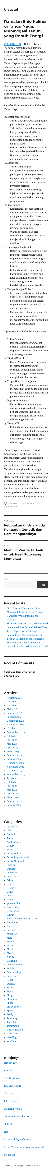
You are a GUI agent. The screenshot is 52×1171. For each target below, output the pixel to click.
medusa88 (9, 1154)
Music (10, 949)
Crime (10, 880)
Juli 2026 (12, 701)
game (10, 899)
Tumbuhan (13, 1025)
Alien (9, 830)
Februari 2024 (14, 801)
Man (9, 937)
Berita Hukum (14, 853)
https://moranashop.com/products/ (24, 1147)
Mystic (10, 953)
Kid (9, 926)
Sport (10, 1010)
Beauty (10, 845)
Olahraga (12, 960)
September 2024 (16, 774)
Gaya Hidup (13, 907)
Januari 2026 (14, 717)
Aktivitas (12, 826)
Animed (11, 838)
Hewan (10, 914)
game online (14, 903)
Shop (9, 995)
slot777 (8, 1124)
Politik (10, 968)
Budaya (11, 865)
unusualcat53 (14, 503)
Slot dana (9, 1093)
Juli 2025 (12, 736)
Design (10, 884)
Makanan (12, 934)
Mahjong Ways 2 (13, 1108)
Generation (13, 911)
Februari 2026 (14, 713)
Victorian (12, 1033)
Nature (10, 957)
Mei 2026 (12, 709)
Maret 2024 (13, 797)
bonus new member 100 (17, 1116)
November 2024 (15, 766)
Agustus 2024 (14, 778)
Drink (10, 891)
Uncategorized (10, 506)
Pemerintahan (15, 964)
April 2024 (12, 793)
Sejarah (11, 991)
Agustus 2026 (14, 697)
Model (10, 941)
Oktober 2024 (14, 770)
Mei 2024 (12, 789)
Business (12, 868)
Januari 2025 (14, 759)
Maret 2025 (13, 751)
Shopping (12, 999)
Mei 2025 (12, 743)
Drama (10, 888)
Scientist (12, 987)
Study (10, 1014)
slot (6, 1131)
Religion (11, 976)
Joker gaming (11, 1101)
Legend (11, 930)
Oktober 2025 (14, 728)
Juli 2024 (12, 782)
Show (10, 1002)
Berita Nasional (15, 861)
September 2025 (16, 732)
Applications (14, 842)
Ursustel (11, 9)
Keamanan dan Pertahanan (22, 918)
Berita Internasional (18, 857)
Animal (11, 834)
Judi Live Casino (12, 1085)
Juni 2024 (12, 785)
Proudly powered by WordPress (27, 1166)
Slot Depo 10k (11, 1078)
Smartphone (14, 1006)
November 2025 (15, 724)
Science (11, 983)
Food (9, 895)
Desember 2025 (15, 720)
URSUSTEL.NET (12, 44)
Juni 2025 (12, 740)
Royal (10, 980)
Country (11, 876)
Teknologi (12, 1018)
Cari (6, 579)
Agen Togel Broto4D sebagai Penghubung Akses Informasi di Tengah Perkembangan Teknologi (25, 635)
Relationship (14, 972)
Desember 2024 (15, 763)
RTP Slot (8, 1070)
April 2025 (12, 747)
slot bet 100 (10, 1062)
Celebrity (12, 872)
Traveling (12, 1022)
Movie (10, 945)
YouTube (12, 1041)
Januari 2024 (14, 805)
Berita (10, 849)
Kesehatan (13, 922)
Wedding (12, 1037)
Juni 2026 (12, 705)
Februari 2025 (14, 755)
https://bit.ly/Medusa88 (17, 1139)
